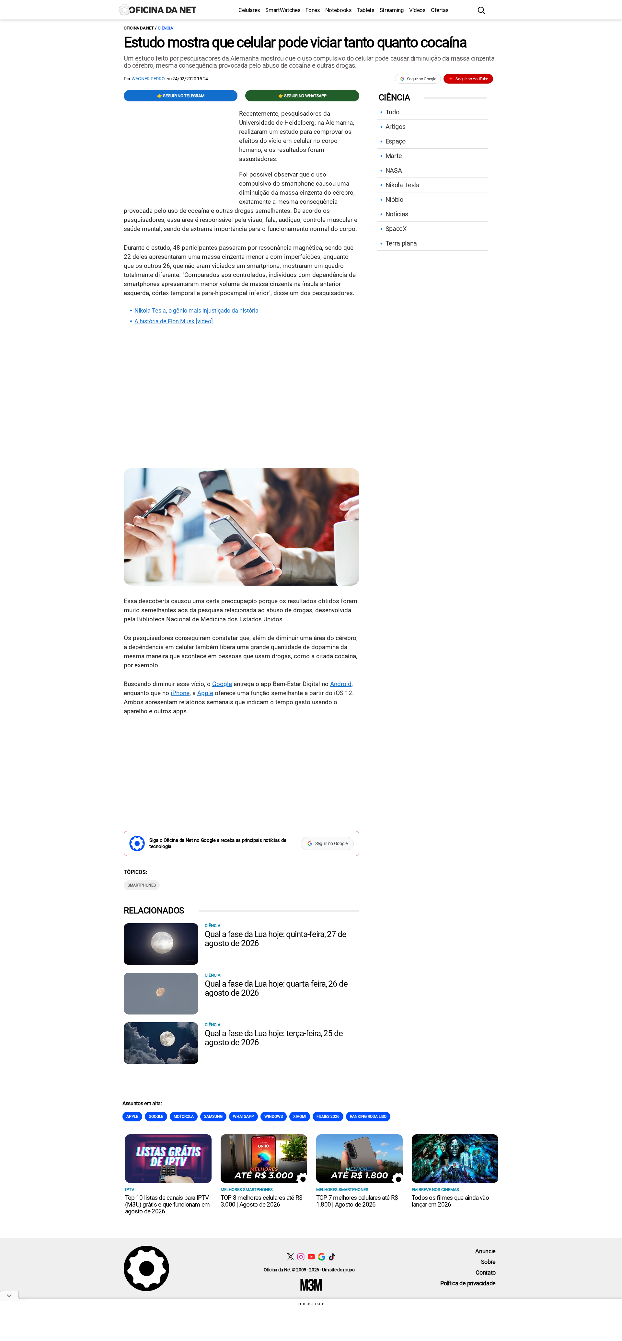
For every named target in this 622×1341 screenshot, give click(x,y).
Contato (486, 1272)
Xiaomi (299, 1116)
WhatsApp (243, 1116)
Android (340, 684)
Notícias (397, 214)
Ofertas (440, 10)
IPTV (129, 1189)
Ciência (165, 28)
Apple (205, 693)
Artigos (396, 127)
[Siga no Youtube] (311, 1257)
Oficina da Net (139, 28)
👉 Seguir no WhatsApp (302, 95)
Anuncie (485, 1251)
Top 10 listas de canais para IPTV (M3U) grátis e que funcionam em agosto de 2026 (167, 1204)
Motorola (184, 1116)
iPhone (180, 693)
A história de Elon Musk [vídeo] (173, 321)
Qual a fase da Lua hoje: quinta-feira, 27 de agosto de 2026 (275, 939)
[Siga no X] (290, 1257)
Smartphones (142, 885)
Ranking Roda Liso (368, 1116)
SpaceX (396, 229)
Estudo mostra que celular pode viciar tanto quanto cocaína (295, 42)
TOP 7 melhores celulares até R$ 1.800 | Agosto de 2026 (357, 1201)
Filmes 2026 (328, 1116)
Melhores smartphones (247, 1189)
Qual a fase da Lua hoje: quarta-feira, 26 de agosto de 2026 (276, 988)
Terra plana (401, 243)
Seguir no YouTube (471, 78)
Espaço (396, 141)
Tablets (365, 10)
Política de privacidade (468, 1283)
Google (222, 684)
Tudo (392, 112)
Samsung (213, 1116)
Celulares (249, 10)
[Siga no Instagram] (301, 1257)
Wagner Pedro (148, 78)
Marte (394, 156)
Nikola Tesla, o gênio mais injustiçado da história (196, 310)
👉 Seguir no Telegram (180, 95)
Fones (312, 10)
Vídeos (417, 10)
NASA (394, 170)
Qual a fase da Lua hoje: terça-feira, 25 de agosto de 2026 (274, 1038)
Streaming (392, 10)
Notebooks (338, 10)
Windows (273, 1116)
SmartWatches (282, 10)
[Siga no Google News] (321, 1257)
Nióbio (394, 199)
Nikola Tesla (403, 185)
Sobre (488, 1261)
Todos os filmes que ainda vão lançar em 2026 (450, 1201)
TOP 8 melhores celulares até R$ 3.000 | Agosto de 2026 (261, 1201)
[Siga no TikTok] (332, 1257)
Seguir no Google (421, 78)
